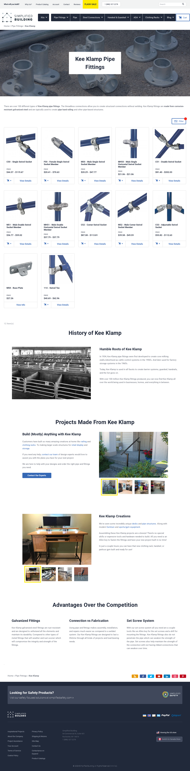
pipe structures (149, 523)
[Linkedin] (167, 676)
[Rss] (135, 676)
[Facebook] (143, 676)
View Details (25, 181)
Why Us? (28, 4)
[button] (109, 487)
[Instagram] (175, 676)
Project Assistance (15, 741)
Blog (169, 17)
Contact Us (36, 746)
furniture (110, 527)
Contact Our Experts (37, 475)
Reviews (77, 4)
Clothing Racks (152, 17)
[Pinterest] (183, 676)
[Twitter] (151, 676)
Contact (66, 4)
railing (84, 441)
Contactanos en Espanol (38, 752)
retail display (77, 445)
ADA (136, 17)
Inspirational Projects (16, 731)
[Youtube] (159, 676)
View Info (20, 305)
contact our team (50, 454)
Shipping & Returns (39, 736)
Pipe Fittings (60, 17)
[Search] (183, 4)
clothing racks (29, 445)
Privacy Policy (37, 731)
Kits (43, 17)
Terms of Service (14, 751)
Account (56, 4)
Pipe (75, 17)
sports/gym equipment (129, 527)
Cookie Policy (13, 755)
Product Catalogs (38, 758)
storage (25, 448)
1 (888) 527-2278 (111, 4)
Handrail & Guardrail (117, 17)
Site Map (35, 741)
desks (135, 523)
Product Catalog (42, 4)
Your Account (13, 746)
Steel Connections (92, 17)
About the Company (15, 736)
